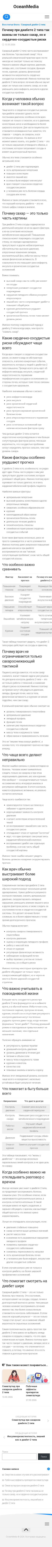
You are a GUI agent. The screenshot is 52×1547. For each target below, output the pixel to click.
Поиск (5, 1452)
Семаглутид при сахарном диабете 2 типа (12, 1389)
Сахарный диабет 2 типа (33, 24)
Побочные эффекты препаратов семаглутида (26, 1480)
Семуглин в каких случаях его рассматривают (27, 1475)
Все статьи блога (10, 24)
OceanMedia (26, 6)
